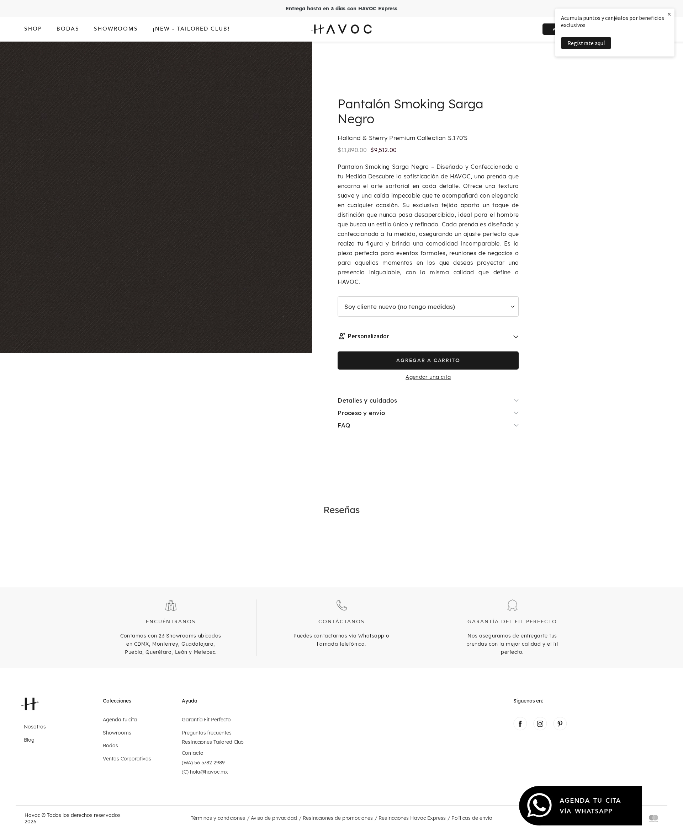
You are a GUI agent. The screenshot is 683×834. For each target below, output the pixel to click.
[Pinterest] (560, 728)
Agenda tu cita (120, 720)
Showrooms (117, 733)
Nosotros (35, 727)
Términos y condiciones (218, 818)
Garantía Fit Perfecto (206, 720)
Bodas (110, 746)
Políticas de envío (471, 818)
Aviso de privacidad (274, 818)
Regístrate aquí (586, 43)
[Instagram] (540, 728)
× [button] (669, 14)
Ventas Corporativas (127, 759)
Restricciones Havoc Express (412, 818)
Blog (29, 740)
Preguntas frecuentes (207, 733)
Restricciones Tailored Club (213, 742)
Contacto (192, 753)
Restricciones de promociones (338, 818)
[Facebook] (520, 728)
